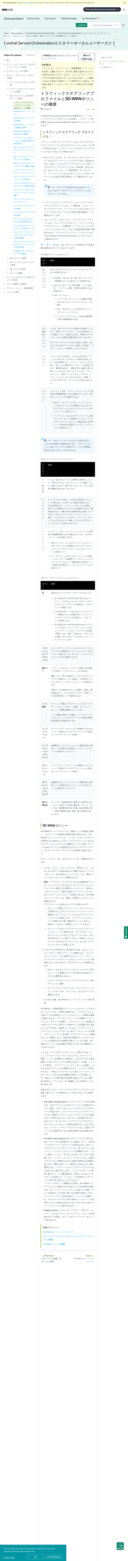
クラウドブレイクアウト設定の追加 (24, 213)
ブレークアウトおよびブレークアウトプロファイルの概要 (24, 192)
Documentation (13, 18)
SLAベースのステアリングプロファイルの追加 (23, 158)
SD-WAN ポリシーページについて (24, 112)
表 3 (54, 244)
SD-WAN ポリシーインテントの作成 (24, 119)
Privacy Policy (9, 1557)
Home (6, 33)
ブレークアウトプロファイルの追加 (24, 207)
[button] (120, 1546)
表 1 (42, 244)
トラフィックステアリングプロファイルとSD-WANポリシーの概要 (23, 105)
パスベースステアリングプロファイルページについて (24, 171)
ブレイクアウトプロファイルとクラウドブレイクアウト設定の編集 (24, 235)
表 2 (48, 244)
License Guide (33, 18)
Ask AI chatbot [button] (28, 3)
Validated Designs (69, 18)
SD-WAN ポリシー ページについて (58, 1232)
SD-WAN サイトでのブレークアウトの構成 (24, 252)
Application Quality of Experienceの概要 (22, 132)
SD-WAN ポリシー (107, 67)
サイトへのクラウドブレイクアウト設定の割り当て (24, 220)
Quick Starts (50, 18)
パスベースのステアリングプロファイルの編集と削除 (24, 184)
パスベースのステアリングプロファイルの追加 (24, 177)
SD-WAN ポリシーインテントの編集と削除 (24, 126)
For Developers (90, 18)
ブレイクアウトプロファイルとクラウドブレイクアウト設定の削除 (24, 244)
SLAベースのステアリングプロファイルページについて (24, 150)
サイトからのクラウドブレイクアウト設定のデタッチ (24, 226)
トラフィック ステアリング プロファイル (113, 62)
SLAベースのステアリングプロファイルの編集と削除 (24, 164)
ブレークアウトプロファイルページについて (24, 200)
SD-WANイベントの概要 (54, 1244)
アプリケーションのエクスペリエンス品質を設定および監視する (24, 140)
